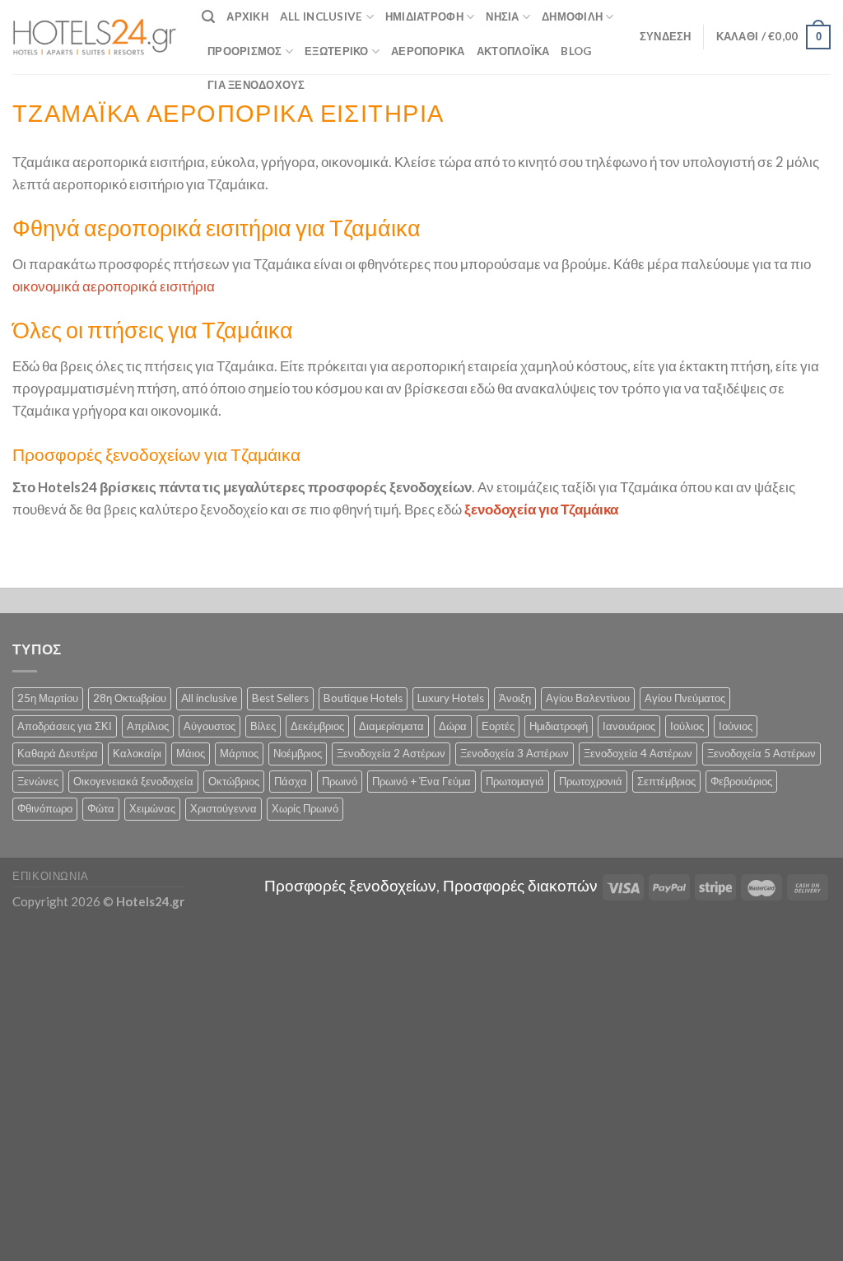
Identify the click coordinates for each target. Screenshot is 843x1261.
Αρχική (247, 16)
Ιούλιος (687, 726)
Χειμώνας (152, 808)
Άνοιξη (515, 698)
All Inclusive (321, 16)
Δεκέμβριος (317, 726)
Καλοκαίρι (137, 753)
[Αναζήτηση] (208, 17)
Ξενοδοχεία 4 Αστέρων (638, 753)
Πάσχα (290, 781)
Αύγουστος (209, 726)
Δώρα (453, 726)
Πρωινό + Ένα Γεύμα (421, 781)
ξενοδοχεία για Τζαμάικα (541, 509)
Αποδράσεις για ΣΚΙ (64, 726)
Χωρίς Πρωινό (305, 808)
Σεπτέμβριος (666, 781)
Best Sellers (280, 698)
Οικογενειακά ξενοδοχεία (133, 781)
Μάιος (190, 753)
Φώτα (100, 808)
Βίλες (263, 726)
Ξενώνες (37, 781)
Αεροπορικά (428, 51)
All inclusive (209, 698)
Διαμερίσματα (391, 726)
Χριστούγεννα (223, 808)
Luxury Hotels (450, 698)
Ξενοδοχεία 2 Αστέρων (391, 753)
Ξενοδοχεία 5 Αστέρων (761, 753)
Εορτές (498, 726)
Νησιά (502, 16)
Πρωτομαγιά (515, 781)
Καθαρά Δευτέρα (57, 753)
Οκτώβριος (233, 781)
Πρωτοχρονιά (590, 781)
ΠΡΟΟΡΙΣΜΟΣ (244, 51)
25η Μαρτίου (47, 698)
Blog (576, 51)
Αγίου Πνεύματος (685, 698)
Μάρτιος (239, 753)
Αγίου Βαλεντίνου (588, 698)
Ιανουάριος (629, 726)
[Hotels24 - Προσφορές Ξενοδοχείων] (94, 37)
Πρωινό (339, 781)
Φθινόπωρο (44, 808)
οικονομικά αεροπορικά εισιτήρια (113, 286)
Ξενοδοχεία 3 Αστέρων (514, 753)
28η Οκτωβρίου (129, 698)
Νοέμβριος (297, 753)
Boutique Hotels (363, 698)
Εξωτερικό (336, 51)
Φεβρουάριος (741, 781)
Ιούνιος (735, 726)
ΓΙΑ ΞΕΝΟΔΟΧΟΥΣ (256, 84)
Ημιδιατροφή (424, 16)
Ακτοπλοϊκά (513, 51)
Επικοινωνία (50, 875)
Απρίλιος (148, 726)
